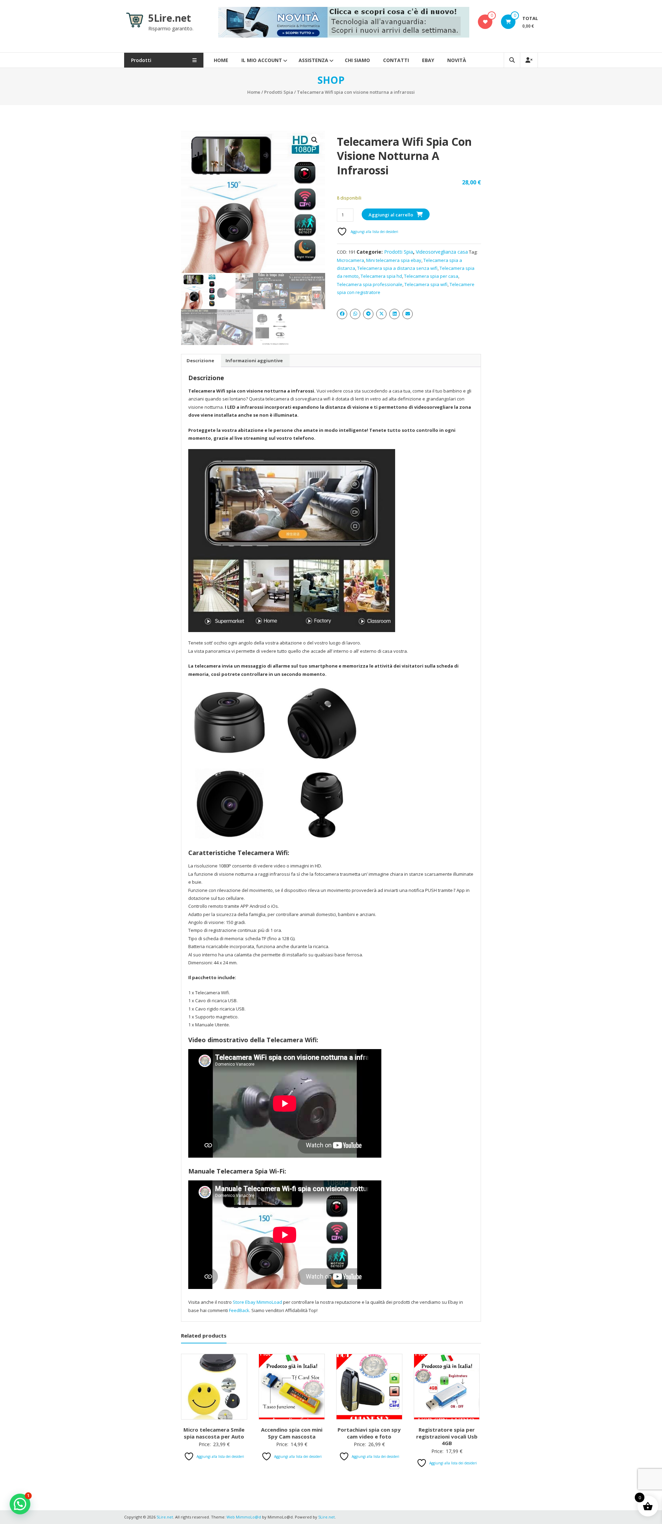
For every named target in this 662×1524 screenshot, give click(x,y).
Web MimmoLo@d (244, 1517)
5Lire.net (169, 17)
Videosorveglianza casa (442, 251)
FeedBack (239, 1310)
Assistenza (313, 60)
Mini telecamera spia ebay (393, 260)
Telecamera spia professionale (369, 284)
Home (221, 60)
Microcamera (350, 260)
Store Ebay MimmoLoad (257, 1302)
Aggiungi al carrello (391, 215)
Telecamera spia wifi (426, 284)
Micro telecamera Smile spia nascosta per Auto (213, 1433)
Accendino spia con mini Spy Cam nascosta (291, 1433)
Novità (456, 60)
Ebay (428, 60)
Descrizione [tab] (200, 360)
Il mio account (261, 60)
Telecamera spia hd (381, 276)
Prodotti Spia (278, 92)
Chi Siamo (357, 60)
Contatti (396, 60)
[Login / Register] (529, 60)
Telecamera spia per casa (431, 276)
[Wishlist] (485, 22)
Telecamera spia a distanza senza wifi (397, 268)
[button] (314, 140)
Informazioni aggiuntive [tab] (254, 360)
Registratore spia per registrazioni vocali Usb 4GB (447, 1436)
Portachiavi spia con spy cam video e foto (369, 1433)
